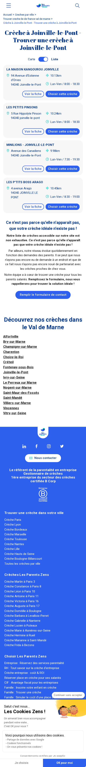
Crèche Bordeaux (15, 529)
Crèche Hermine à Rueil (19, 635)
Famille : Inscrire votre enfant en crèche (30, 687)
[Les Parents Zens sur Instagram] (49, 446)
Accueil (7, 14)
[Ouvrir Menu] (8, 5)
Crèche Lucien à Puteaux (20, 625)
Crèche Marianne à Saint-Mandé (25, 640)
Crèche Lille (12, 549)
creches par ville (24, 14)
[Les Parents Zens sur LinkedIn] (24, 446)
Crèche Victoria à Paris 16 (21, 601)
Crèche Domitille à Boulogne (22, 611)
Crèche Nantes (14, 544)
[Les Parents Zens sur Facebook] (36, 446)
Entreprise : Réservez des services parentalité (34, 663)
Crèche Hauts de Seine (19, 554)
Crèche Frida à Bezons (19, 645)
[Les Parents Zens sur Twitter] (62, 446)
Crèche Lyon (12, 524)
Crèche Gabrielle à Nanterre (22, 621)
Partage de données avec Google (25, 739)
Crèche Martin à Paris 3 (19, 581)
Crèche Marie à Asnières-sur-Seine (27, 630)
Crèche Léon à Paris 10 (19, 591)
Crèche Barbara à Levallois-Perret (26, 616)
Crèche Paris (12, 520)
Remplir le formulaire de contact (43, 295)
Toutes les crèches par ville (22, 563)
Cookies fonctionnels (19, 743)
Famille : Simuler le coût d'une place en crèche (34, 697)
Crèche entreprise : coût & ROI (24, 673)
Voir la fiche (33, 94)
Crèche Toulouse (15, 539)
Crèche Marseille (15, 534)
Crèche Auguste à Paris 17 (21, 606)
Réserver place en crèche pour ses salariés (32, 678)
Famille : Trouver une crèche (22, 692)
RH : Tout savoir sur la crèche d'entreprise (31, 668)
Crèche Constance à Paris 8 (22, 586)
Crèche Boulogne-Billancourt (23, 558)
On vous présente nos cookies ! (24, 746)
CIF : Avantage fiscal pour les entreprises (31, 682)
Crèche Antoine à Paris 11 (21, 596)
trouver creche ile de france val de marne (26, 18)
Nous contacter (45, 458)
